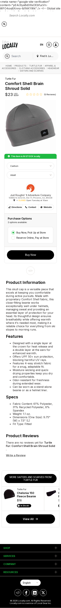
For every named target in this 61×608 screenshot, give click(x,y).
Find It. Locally (47, 56)
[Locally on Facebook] (26, 592)
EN (41, 44)
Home (9, 65)
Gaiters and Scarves (32, 71)
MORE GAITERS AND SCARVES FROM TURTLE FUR (31, 478)
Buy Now (30, 254)
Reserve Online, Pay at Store (32, 237)
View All (28, 519)
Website (48, 207)
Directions (17, 207)
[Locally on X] (43, 592)
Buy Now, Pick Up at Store (31, 232)
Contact (32, 207)
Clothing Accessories (32, 68)
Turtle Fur (35, 65)
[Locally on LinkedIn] (34, 592)
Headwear (53, 68)
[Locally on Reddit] (17, 592)
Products (20, 65)
